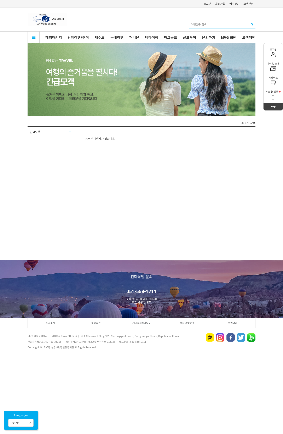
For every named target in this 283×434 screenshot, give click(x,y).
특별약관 (232, 323)
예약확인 (234, 4)
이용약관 (95, 323)
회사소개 (50, 323)
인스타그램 (220, 337)
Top (273, 106)
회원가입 (220, 4)
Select (15, 422)
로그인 (207, 4)
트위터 (241, 337)
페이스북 (230, 337)
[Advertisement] (141, 384)
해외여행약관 (187, 323)
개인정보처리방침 (141, 323)
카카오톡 (210, 337)
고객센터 (248, 4)
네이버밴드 (251, 337)
